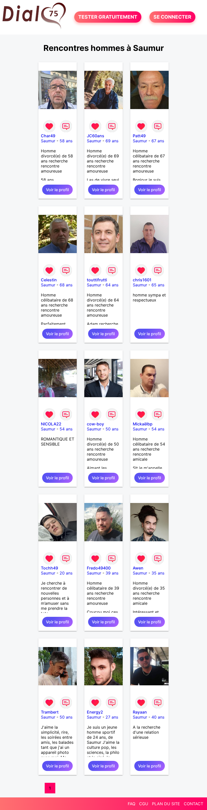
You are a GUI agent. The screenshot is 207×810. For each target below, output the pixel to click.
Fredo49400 (99, 567)
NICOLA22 (51, 423)
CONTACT (193, 803)
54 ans (66, 428)
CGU (143, 803)
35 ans (157, 573)
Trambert (50, 712)
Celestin (49, 279)
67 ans (157, 140)
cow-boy (95, 423)
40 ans (157, 717)
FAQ (131, 803)
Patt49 (139, 135)
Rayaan (140, 712)
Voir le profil (57, 189)
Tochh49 (49, 567)
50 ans (112, 428)
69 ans (112, 140)
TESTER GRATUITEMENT (107, 17)
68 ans (66, 284)
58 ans (66, 140)
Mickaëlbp (142, 423)
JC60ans (95, 135)
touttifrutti (97, 279)
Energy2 (95, 712)
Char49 (48, 135)
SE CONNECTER (172, 17)
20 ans (66, 573)
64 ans (112, 284)
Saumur (48, 140)
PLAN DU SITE (166, 803)
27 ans (112, 717)
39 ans (112, 573)
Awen (138, 567)
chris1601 (142, 279)
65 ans (157, 284)
